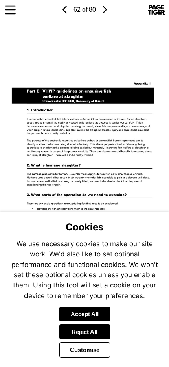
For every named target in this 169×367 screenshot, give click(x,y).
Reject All (84, 331)
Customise (84, 350)
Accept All (85, 314)
